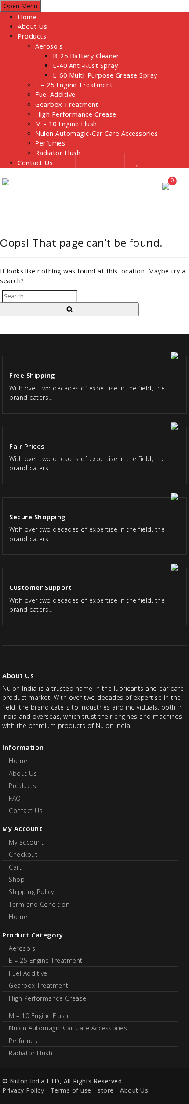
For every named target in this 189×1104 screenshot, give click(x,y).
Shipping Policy (31, 891)
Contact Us (35, 163)
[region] (94, 205)
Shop (17, 879)
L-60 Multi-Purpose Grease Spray (105, 75)
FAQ (15, 798)
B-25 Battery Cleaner (86, 56)
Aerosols (48, 46)
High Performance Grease (75, 114)
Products (32, 36)
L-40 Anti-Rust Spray (85, 65)
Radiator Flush (30, 1053)
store (106, 1090)
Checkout (23, 854)
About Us (32, 26)
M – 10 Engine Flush (66, 124)
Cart (15, 867)
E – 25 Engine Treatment (74, 85)
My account (26, 842)
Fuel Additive (55, 94)
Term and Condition (39, 904)
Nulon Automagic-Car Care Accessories (96, 133)
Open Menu (20, 6)
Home (27, 17)
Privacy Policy (23, 1090)
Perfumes (50, 143)
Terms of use (71, 1090)
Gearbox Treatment (66, 104)
